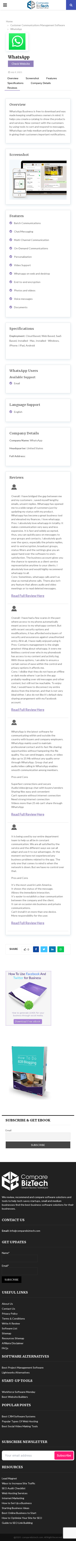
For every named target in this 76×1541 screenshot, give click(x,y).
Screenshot (32, 78)
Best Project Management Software (23, 1367)
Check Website (21, 63)
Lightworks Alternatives (16, 1372)
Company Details (41, 83)
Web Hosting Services (14, 1493)
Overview (12, 78)
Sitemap (6, 1333)
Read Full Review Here (27, 596)
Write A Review (11, 1323)
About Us (7, 1303)
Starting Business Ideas (15, 1508)
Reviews (12, 87)
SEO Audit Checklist (13, 1488)
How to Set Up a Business (17, 1503)
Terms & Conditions (13, 1318)
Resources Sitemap (13, 1338)
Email (8, 1130)
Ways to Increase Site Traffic (18, 1483)
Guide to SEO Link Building (17, 1522)
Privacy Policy (10, 1313)
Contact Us (8, 1308)
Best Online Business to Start (19, 1512)
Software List (9, 1328)
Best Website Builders (15, 1396)
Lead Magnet (9, 1478)
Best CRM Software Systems (18, 1416)
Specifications (15, 83)
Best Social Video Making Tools (20, 1426)
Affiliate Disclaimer (12, 1343)
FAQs (5, 1348)
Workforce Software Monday (18, 1391)
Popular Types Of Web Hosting (20, 1421)
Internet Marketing (13, 1498)
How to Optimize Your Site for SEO (22, 1517)
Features (51, 78)
